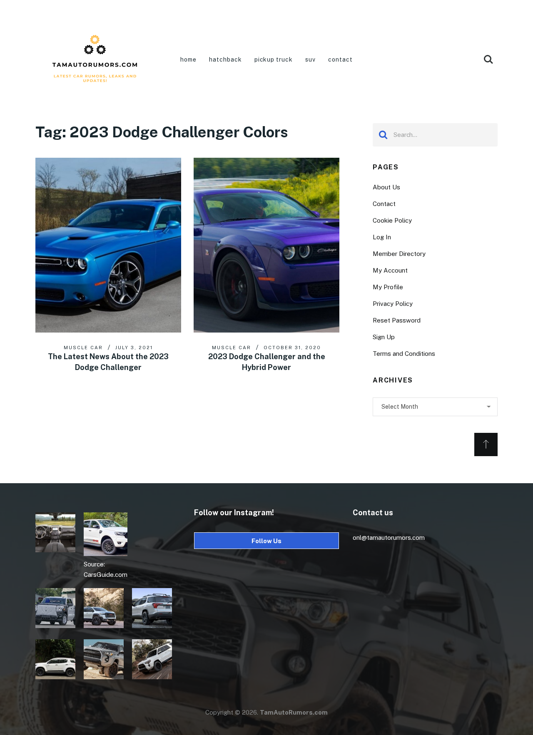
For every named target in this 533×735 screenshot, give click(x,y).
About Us (386, 187)
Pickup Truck (273, 59)
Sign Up (384, 336)
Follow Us (266, 540)
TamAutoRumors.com (294, 712)
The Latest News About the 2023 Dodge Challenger (108, 362)
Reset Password (397, 320)
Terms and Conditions (404, 353)
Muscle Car (83, 347)
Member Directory (399, 253)
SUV (310, 59)
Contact (340, 59)
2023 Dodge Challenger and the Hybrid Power (266, 362)
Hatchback (225, 59)
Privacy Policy (393, 303)
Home (188, 59)
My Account (390, 270)
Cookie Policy (392, 220)
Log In (382, 237)
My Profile (388, 287)
